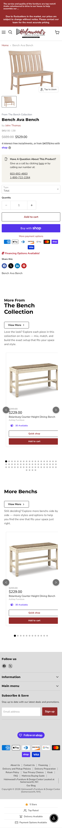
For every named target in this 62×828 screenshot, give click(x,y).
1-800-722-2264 (20, 177)
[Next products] (56, 410)
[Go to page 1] (6, 461)
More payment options (31, 236)
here (41, 163)
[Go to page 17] (53, 461)
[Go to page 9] (29, 461)
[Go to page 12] (38, 461)
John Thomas (13, 125)
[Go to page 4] (15, 461)
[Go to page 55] (26, 470)
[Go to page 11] (35, 461)
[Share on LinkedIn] (17, 265)
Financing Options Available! (22, 253)
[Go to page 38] (9, 467)
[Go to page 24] (21, 464)
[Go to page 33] (47, 464)
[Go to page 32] (44, 464)
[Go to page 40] (15, 467)
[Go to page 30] (38, 464)
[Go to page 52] (50, 467)
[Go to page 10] (32, 461)
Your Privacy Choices (33, 772)
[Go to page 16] (50, 461)
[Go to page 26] (26, 464)
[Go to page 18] (56, 461)
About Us (15, 765)
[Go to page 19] (6, 464)
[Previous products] (6, 410)
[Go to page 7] (23, 461)
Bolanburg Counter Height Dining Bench (32, 417)
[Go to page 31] (41, 464)
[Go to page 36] (56, 464)
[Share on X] (10, 265)
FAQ (16, 775)
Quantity (6, 197)
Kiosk (50, 772)
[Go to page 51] (47, 467)
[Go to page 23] (18, 464)
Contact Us (29, 765)
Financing (43, 765)
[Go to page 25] (23, 464)
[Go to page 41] (18, 467)
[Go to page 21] (12, 464)
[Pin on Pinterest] (24, 265)
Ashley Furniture (16, 420)
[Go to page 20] (9, 464)
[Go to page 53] (53, 467)
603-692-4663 (19, 173)
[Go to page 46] (32, 467)
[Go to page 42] (21, 467)
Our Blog (31, 785)
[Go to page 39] (12, 467)
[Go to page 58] (35, 470)
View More (14, 325)
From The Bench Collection (17, 114)
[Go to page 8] (26, 461)
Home (5, 45)
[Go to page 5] (18, 461)
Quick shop (34, 433)
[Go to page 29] (35, 464)
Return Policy (12, 772)
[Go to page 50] (44, 467)
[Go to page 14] (44, 461)
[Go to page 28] (32, 464)
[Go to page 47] (35, 467)
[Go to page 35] (53, 464)
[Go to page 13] (41, 461)
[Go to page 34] (50, 464)
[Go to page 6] (21, 461)
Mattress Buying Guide (33, 775)
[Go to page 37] (6, 467)
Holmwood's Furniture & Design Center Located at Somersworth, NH (29, 781)
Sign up (50, 711)
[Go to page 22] (15, 464)
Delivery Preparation (45, 768)
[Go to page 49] (41, 467)
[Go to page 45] (29, 467)
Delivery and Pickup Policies (17, 768)
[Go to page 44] (26, 467)
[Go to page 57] (32, 470)
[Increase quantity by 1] (31, 205)
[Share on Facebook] (4, 265)
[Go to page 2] (9, 461)
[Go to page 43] (23, 467)
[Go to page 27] (29, 464)
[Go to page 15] (47, 461)
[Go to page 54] (56, 467)
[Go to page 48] (38, 467)
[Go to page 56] (29, 470)
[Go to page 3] (12, 461)
